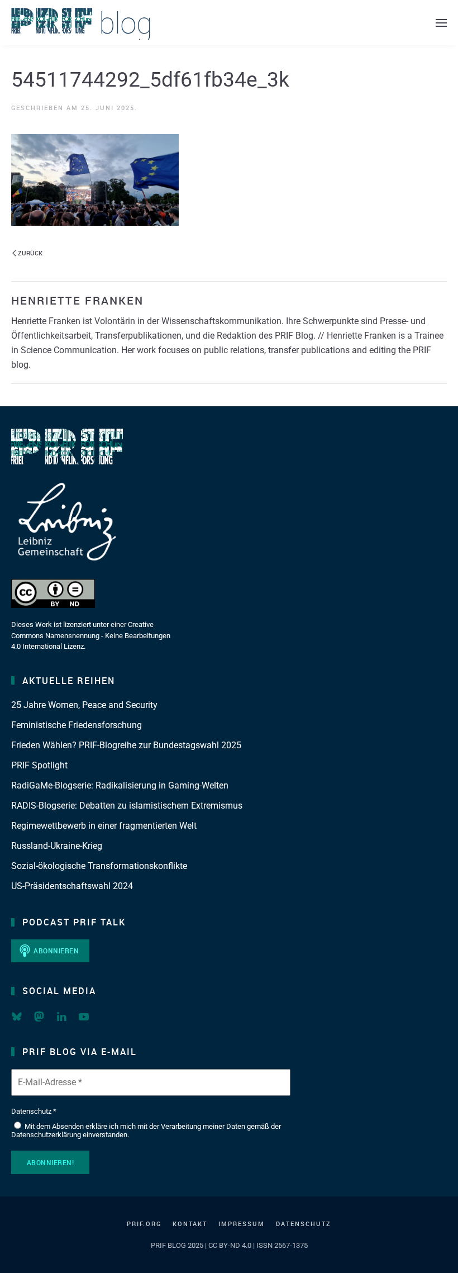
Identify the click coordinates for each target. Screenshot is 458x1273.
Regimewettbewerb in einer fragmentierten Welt (104, 825)
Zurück (30, 253)
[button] (441, 22)
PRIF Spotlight (39, 765)
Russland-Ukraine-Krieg (56, 845)
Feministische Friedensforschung (76, 725)
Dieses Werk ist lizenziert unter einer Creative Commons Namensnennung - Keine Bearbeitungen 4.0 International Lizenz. (90, 635)
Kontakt (190, 1223)
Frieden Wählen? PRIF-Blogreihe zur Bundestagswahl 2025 (126, 745)
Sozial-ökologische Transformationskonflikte (99, 866)
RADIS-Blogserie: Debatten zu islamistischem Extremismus (126, 805)
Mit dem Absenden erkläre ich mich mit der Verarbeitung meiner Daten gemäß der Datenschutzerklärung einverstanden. (146, 1130)
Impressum (241, 1223)
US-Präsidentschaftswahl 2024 (72, 886)
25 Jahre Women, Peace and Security (84, 705)
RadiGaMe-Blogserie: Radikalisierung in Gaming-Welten (119, 785)
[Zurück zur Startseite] (81, 22)
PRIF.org (144, 1223)
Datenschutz (303, 1223)
